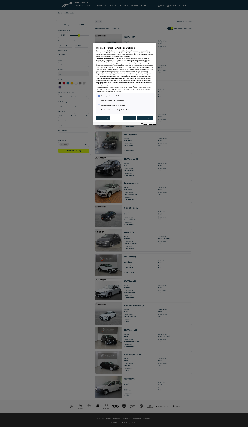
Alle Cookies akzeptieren (145, 118)
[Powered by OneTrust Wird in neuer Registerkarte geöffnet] (147, 124)
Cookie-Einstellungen (103, 118)
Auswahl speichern (129, 118)
